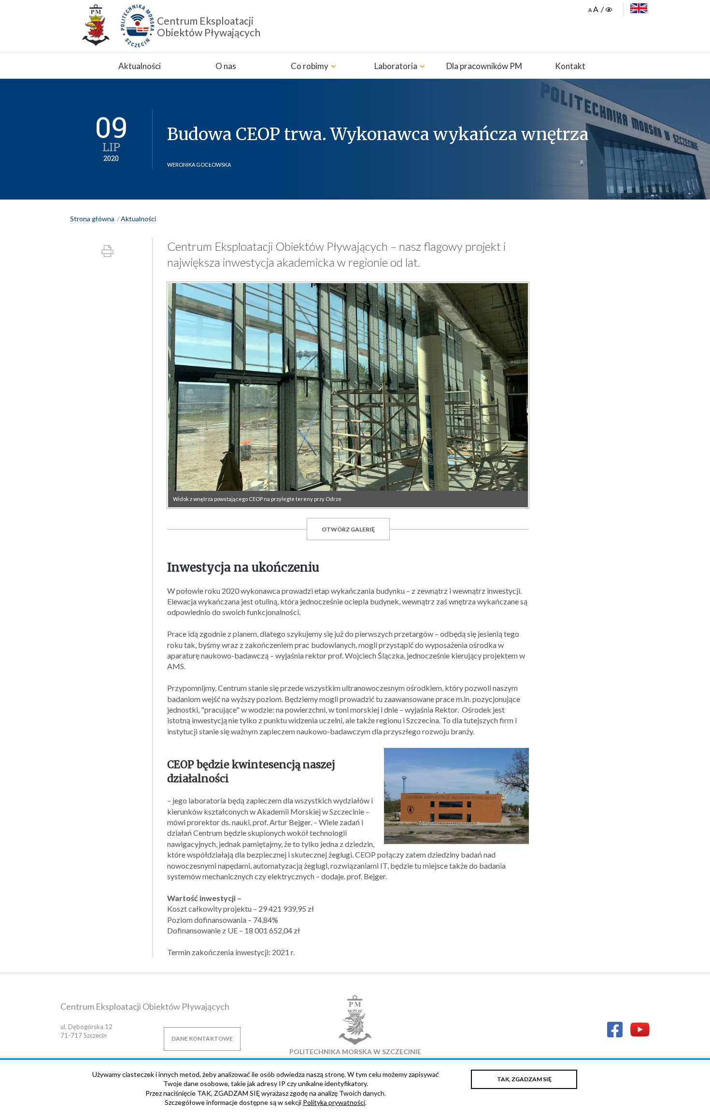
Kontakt (570, 66)
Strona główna (92, 219)
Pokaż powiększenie (348, 395)
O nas (225, 66)
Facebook (615, 1029)
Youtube (640, 1030)
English (638, 8)
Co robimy (310, 66)
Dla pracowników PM (484, 66)
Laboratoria (396, 66)
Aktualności (139, 66)
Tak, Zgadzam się (524, 1079)
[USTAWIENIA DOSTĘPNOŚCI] (601, 9)
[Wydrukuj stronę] (107, 251)
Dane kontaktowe (202, 1038)
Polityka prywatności (334, 1102)
